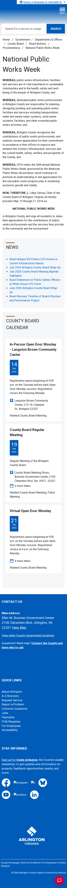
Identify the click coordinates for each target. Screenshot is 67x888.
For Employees (11, 726)
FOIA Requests (11, 721)
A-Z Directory (10, 696)
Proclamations (12, 47)
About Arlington (12, 691)
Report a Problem (13, 704)
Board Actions (38, 43)
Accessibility (10, 730)
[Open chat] (59, 880)
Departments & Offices (48, 39)
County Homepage (10, 862)
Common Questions (14, 708)
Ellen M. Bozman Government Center (28, 618)
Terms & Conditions (30, 862)
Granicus (61, 872)
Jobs (5, 713)
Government (22, 39)
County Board (16, 43)
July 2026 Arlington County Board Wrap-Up (34, 267)
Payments (8, 717)
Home (6, 39)
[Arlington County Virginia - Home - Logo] (28, 12)
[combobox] (42, 2)
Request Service (12, 700)
